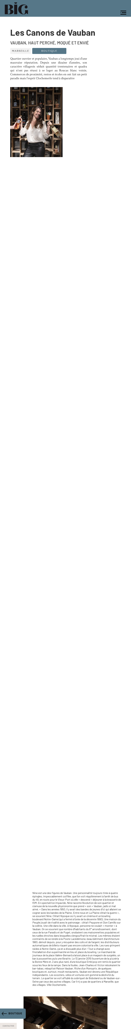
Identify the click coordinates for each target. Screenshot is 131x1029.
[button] (123, 12)
